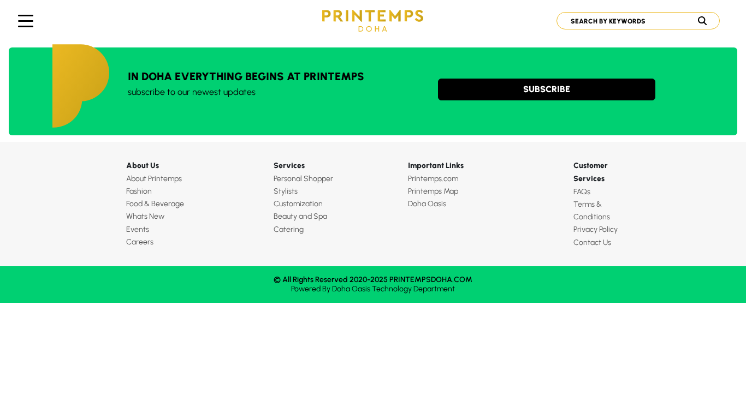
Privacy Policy (595, 229)
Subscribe (546, 89)
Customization (298, 203)
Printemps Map (433, 191)
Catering (289, 229)
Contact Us (592, 242)
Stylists (286, 191)
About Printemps (154, 178)
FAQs (581, 191)
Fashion (139, 191)
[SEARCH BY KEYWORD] (634, 20)
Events (137, 229)
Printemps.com (433, 178)
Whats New (145, 216)
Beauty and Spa (300, 216)
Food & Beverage (155, 203)
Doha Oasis (427, 203)
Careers (139, 242)
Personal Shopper (303, 178)
